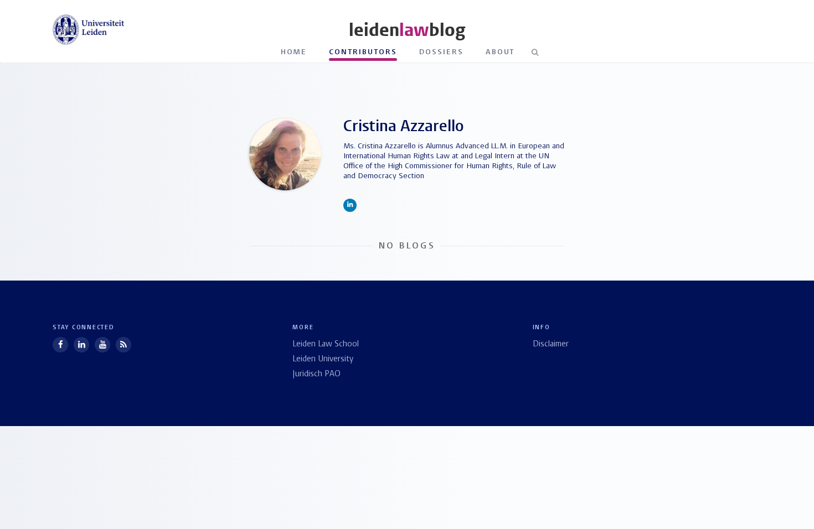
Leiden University (322, 359)
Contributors (363, 52)
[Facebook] (60, 344)
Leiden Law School (325, 344)
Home (294, 52)
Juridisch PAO (316, 374)
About (500, 52)
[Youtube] (102, 344)
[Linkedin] (81, 344)
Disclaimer (551, 344)
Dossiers (441, 52)
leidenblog (407, 30)
